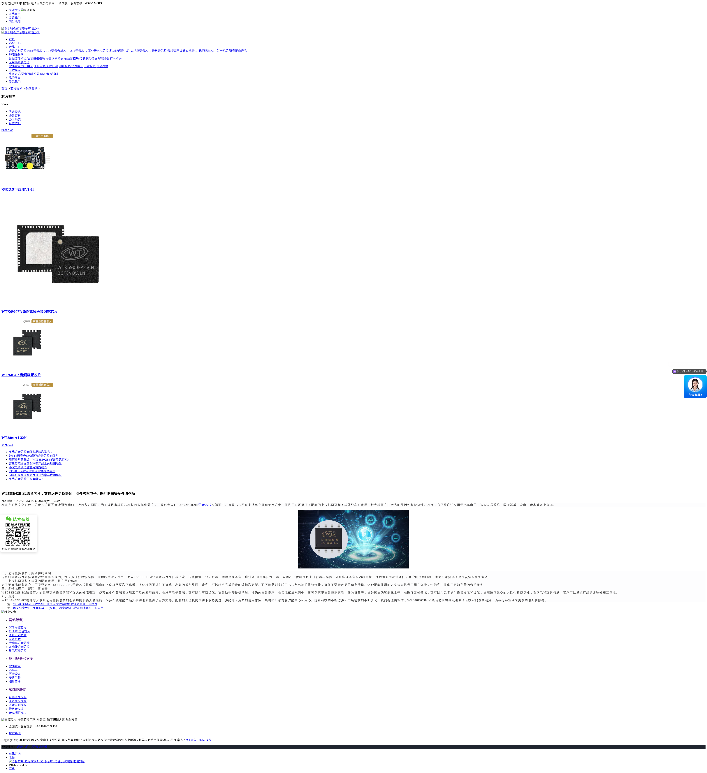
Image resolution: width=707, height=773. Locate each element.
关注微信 (15, 10)
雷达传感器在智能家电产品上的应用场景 (35, 463)
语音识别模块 (54, 58)
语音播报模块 (36, 58)
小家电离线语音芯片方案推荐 (28, 467)
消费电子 (77, 66)
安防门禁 (52, 66)
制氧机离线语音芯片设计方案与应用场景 (35, 475)
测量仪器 (65, 66)
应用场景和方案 (21, 659)
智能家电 (15, 66)
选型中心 (15, 43)
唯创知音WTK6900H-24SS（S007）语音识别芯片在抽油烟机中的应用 (58, 608)
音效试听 (52, 73)
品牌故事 (15, 77)
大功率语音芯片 (141, 50)
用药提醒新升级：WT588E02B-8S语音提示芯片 (39, 459)
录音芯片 (15, 639)
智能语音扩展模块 (110, 58)
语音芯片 (205, 504)
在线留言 (15, 13)
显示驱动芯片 (207, 50)
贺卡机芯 (222, 50)
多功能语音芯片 (119, 50)
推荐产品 (7, 130)
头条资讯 (15, 73)
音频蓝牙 (173, 50)
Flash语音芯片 (36, 50)
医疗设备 (40, 66)
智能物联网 (16, 54)
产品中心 (15, 46)
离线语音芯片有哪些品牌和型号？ (31, 451)
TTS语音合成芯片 (57, 50)
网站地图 (15, 21)
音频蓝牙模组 (18, 58)
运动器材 (102, 66)
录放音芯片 (159, 50)
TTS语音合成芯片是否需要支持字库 (32, 471)
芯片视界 (15, 70)
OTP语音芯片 (78, 50)
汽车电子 (27, 66)
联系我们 (15, 17)
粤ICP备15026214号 (198, 740)
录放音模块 (71, 58)
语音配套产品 (238, 50)
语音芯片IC (24, 746)
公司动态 (40, 73)
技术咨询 (15, 733)
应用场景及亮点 (19, 62)
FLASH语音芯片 (19, 631)
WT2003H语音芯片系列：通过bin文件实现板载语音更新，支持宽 (55, 604)
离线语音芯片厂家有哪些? (26, 478)
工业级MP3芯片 (98, 50)
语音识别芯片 (18, 50)
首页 (12, 39)
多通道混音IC (189, 50)
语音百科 (27, 73)
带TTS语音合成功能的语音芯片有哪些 (33, 455)
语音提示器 (39, 746)
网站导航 (16, 620)
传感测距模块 (88, 58)
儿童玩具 (90, 66)
